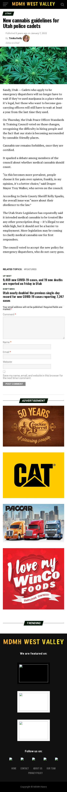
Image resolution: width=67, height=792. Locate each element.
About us (37, 768)
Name (7, 342)
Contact (25, 768)
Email (7, 352)
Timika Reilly (15, 38)
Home (13, 768)
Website (7, 362)
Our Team (51, 768)
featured (30, 269)
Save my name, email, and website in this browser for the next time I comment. (33, 376)
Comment (9, 314)
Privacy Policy (35, 773)
